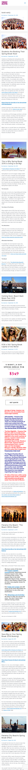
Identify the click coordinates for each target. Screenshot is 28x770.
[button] (26, 49)
